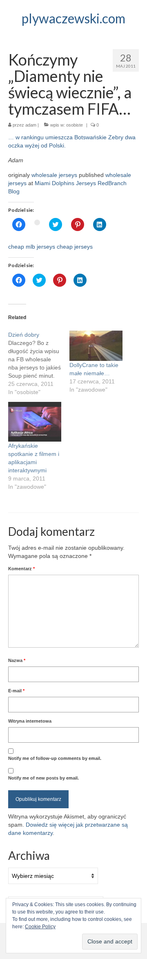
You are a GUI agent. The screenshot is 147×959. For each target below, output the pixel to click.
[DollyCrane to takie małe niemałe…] (95, 346)
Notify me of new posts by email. (43, 777)
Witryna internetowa (29, 721)
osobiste (74, 124)
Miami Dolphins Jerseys (65, 183)
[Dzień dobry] (38, 363)
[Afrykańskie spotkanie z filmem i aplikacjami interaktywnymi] (34, 422)
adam (30, 124)
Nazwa (16, 660)
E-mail (16, 690)
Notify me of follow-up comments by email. (54, 758)
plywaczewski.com (73, 18)
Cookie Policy (40, 927)
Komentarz (21, 568)
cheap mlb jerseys (31, 246)
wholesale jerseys (54, 175)
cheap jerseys (75, 246)
